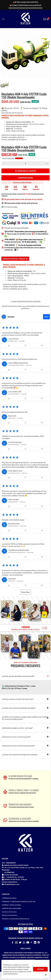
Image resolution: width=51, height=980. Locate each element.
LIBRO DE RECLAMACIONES (11, 908)
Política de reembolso (9, 915)
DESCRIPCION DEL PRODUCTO (15, 259)
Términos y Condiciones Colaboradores (15, 919)
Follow (46, 317)
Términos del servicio (9, 912)
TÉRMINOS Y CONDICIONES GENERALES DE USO (18, 901)
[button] (25, 334)
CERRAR (40, 969)
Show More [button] (25, 592)
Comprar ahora (25, 178)
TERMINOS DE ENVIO (9, 898)
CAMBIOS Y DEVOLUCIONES (11, 905)
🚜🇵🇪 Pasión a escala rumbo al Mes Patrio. (26, 2)
